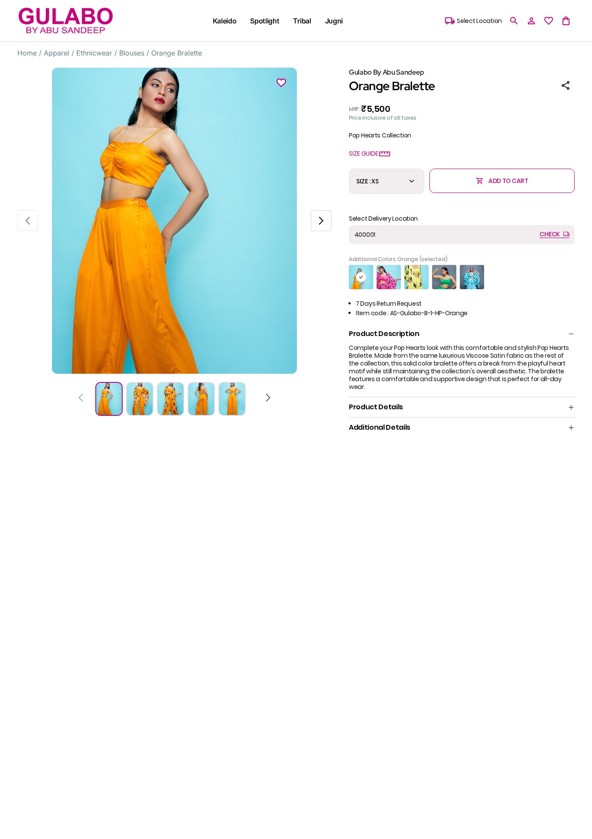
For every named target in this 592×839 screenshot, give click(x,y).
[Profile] (531, 21)
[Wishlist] (281, 84)
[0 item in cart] (566, 21)
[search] (514, 21)
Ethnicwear (94, 53)
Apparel (56, 53)
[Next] (268, 399)
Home (27, 53)
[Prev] (80, 399)
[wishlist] (548, 21)
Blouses (131, 53)
